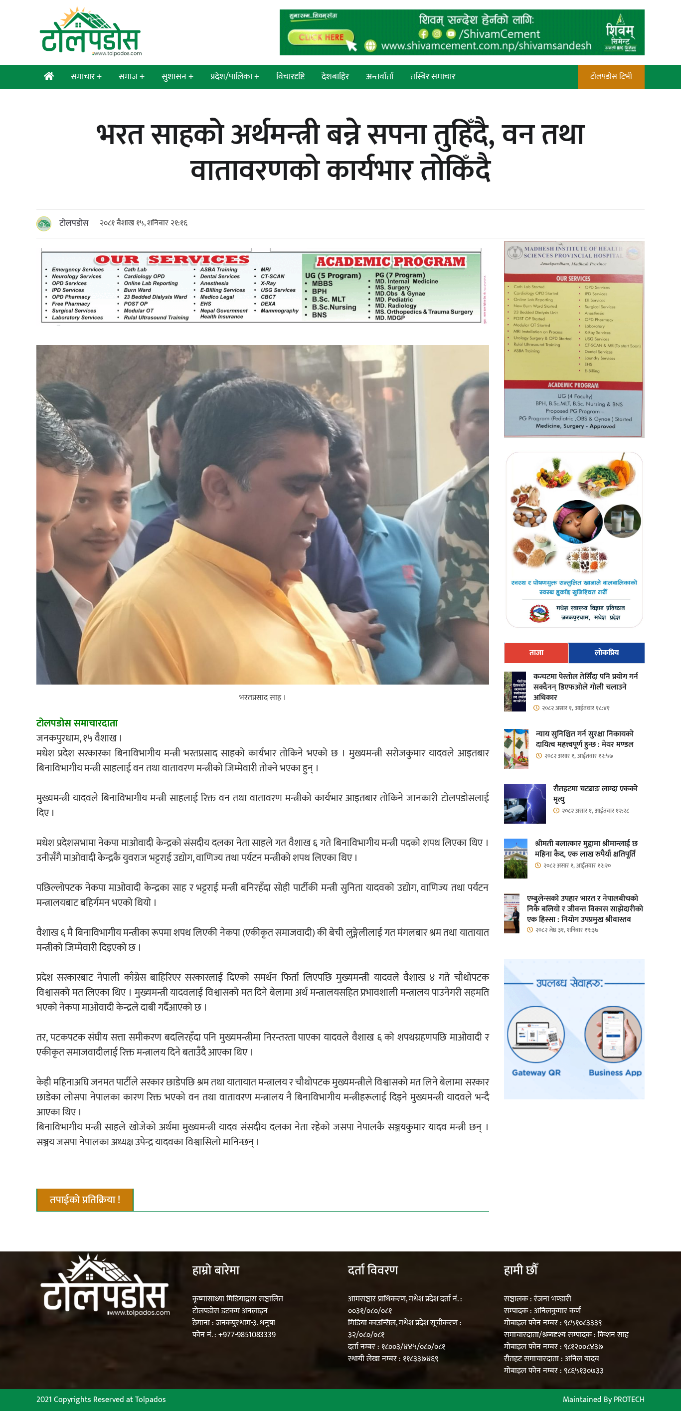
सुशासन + (177, 76)
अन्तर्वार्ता (379, 76)
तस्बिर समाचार (432, 76)
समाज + (132, 76)
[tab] (536, 653)
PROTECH (629, 1400)
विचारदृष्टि (290, 76)
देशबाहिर (335, 76)
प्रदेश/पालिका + (234, 76)
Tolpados (150, 1400)
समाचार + (86, 76)
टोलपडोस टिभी (611, 76)
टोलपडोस (74, 223)
